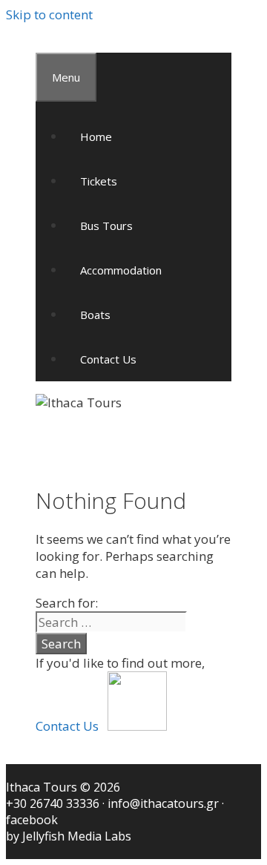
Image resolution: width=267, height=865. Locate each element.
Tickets (98, 181)
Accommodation (121, 270)
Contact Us (108, 359)
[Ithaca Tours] (79, 402)
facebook (32, 820)
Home (96, 136)
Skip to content (49, 14)
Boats (95, 314)
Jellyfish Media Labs (76, 836)
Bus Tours (106, 225)
